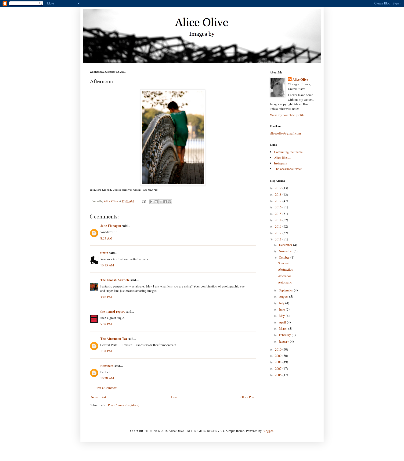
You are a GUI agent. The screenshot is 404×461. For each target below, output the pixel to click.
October (284, 257)
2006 (278, 375)
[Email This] (151, 201)
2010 (278, 349)
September (286, 290)
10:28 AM (107, 378)
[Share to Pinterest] (169, 201)
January (284, 341)
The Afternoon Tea (113, 338)
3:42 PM (106, 297)
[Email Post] (143, 201)
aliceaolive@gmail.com (285, 133)
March (283, 328)
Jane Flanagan (110, 225)
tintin (104, 252)
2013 (278, 226)
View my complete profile (287, 115)
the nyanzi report (112, 311)
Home (173, 397)
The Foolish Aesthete (115, 279)
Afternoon (285, 276)
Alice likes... (282, 157)
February (285, 335)
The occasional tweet (288, 169)
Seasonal (283, 263)
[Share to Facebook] (165, 201)
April (283, 322)
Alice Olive (300, 79)
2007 (278, 368)
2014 (278, 220)
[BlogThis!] (156, 201)
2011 (278, 239)
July (282, 303)
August (284, 296)
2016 (278, 207)
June (282, 309)
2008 (278, 362)
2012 (278, 233)
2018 (278, 194)
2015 (278, 213)
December (286, 245)
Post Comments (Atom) (123, 405)
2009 (278, 355)
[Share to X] (160, 201)
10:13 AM (107, 265)
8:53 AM (106, 238)
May (282, 315)
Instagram (280, 163)
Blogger (268, 430)
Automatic (285, 282)
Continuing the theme (288, 152)
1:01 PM (106, 351)
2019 (278, 188)
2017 (278, 201)
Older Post (248, 397)
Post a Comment (106, 387)
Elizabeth (107, 365)
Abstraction (285, 269)
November (286, 251)
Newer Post (98, 397)
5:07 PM (106, 324)
